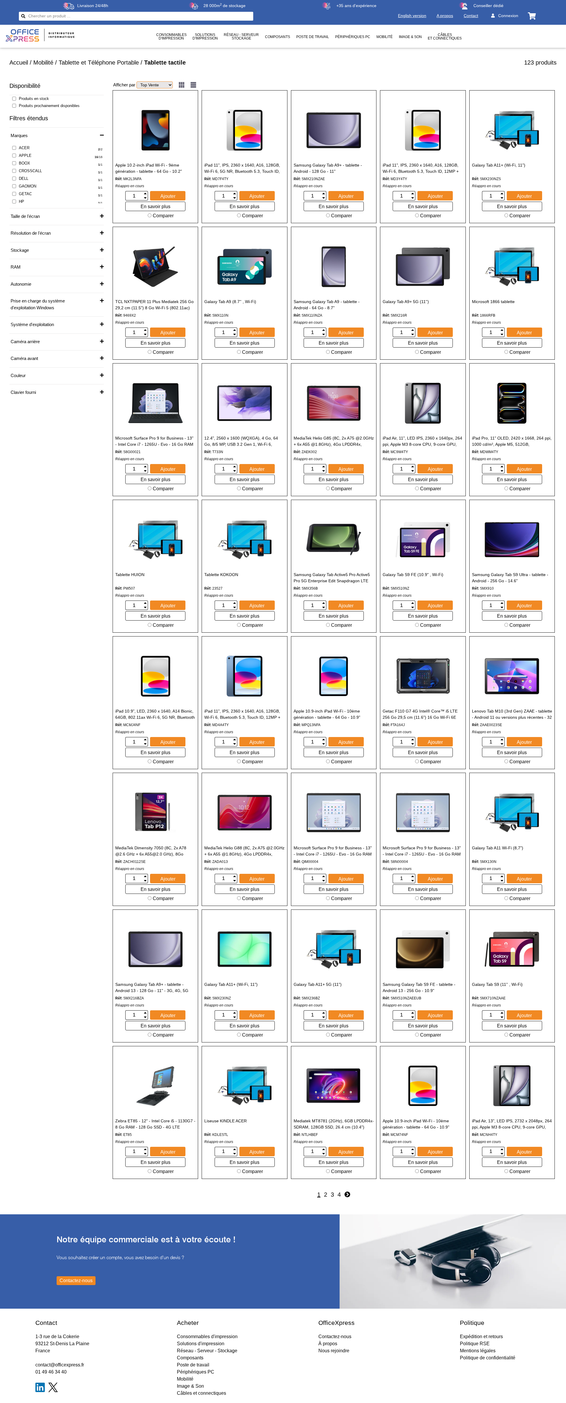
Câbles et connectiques (445, 36)
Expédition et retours (481, 1336)
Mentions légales (478, 1350)
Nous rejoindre (333, 1350)
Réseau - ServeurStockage (241, 36)
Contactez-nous (334, 1336)
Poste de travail (312, 37)
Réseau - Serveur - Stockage (207, 1350)
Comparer (163, 215)
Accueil (18, 62)
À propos (327, 1343)
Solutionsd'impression (205, 36)
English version (412, 15)
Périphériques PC (352, 37)
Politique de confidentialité (487, 1357)
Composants (277, 37)
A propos (445, 15)
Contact (471, 15)
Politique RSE (475, 1343)
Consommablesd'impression (171, 36)
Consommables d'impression (207, 1336)
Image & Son (410, 37)
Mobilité (384, 37)
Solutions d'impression (200, 1343)
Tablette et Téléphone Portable (99, 62)
